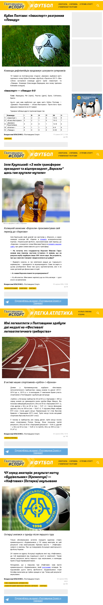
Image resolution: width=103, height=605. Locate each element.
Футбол (43, 5)
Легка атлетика (53, 313)
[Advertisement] (87, 24)
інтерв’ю (43, 239)
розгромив (46, 567)
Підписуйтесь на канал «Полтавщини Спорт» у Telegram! (38, 302)
